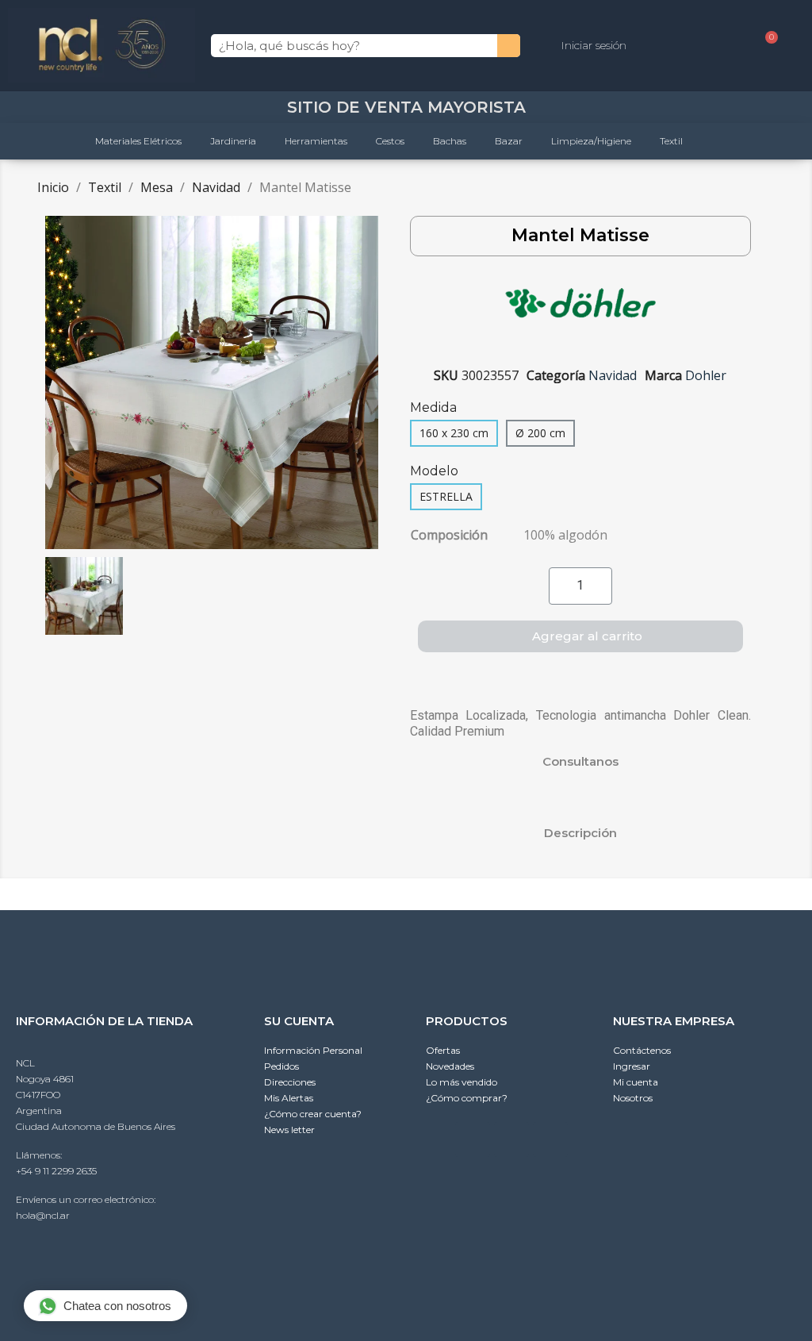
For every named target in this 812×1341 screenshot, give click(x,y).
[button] (59, 382)
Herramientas (316, 141)
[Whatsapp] (472, 1139)
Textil (671, 141)
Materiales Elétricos (138, 141)
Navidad (612, 375)
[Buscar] (508, 45)
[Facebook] (550, 1139)
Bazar (509, 141)
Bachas (449, 141)
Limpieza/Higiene (591, 141)
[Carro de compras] (765, 45)
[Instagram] (511, 1139)
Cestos (390, 141)
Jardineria (233, 141)
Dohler (705, 375)
